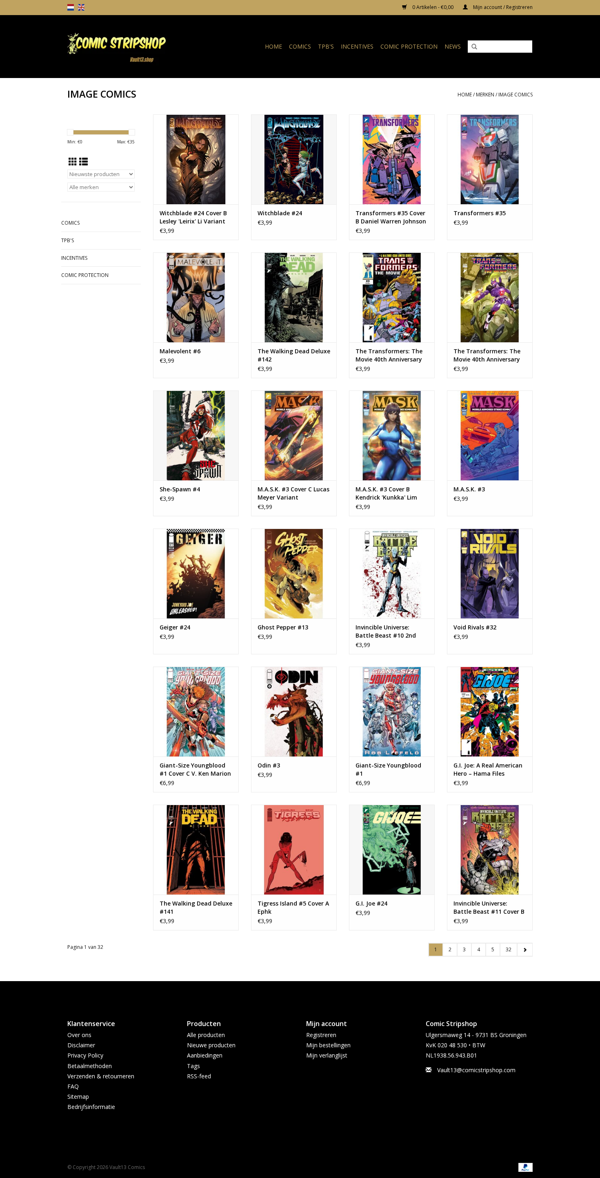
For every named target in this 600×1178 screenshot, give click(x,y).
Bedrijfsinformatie (91, 1107)
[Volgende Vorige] (524, 949)
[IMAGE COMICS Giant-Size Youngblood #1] (392, 711)
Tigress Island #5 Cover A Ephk (293, 907)
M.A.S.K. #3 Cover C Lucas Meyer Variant (293, 493)
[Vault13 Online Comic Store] (130, 46)
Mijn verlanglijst (326, 1055)
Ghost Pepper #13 (283, 627)
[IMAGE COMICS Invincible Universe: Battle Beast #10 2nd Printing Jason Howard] (392, 573)
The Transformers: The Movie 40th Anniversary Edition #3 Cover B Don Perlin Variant (389, 355)
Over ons (79, 1035)
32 (508, 949)
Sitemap (78, 1096)
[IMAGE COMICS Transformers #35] (490, 159)
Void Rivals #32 (474, 627)
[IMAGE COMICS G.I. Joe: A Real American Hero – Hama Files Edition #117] (490, 711)
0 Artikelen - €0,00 (433, 7)
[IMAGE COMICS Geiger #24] (196, 573)
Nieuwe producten (211, 1045)
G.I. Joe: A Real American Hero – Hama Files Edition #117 (487, 769)
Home (273, 46)
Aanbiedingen (204, 1055)
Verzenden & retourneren (100, 1076)
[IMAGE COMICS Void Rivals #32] (490, 573)
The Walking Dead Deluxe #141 (196, 907)
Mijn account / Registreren (502, 7)
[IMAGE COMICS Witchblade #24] (294, 159)
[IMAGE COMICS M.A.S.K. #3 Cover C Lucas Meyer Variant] (294, 435)
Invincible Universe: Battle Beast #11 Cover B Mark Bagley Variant (488, 907)
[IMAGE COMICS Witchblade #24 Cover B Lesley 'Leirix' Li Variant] (196, 159)
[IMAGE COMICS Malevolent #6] (196, 297)
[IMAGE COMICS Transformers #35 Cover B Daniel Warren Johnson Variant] (392, 159)
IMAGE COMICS (515, 94)
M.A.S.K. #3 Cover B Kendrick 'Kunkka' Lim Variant (386, 493)
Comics (300, 46)
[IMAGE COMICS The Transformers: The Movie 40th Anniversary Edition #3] (490, 297)
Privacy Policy (85, 1055)
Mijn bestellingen (328, 1045)
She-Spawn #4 (180, 489)
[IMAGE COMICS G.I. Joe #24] (392, 850)
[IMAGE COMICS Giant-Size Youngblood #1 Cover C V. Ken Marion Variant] (196, 711)
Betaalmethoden (89, 1066)
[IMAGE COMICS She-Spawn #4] (196, 435)
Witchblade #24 (280, 213)
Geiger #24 (175, 627)
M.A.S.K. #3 (469, 489)
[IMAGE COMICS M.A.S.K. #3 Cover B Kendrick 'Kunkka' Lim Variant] (392, 435)
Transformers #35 (479, 213)
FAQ (73, 1086)
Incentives (357, 46)
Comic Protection (409, 46)
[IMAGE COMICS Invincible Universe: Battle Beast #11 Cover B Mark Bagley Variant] (490, 850)
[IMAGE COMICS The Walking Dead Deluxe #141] (196, 850)
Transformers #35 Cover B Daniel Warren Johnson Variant (391, 217)
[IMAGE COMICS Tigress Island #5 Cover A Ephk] (294, 850)
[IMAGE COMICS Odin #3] (294, 711)
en (81, 7)
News (452, 46)
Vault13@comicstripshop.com (476, 1070)
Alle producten (206, 1035)
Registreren (321, 1035)
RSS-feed (199, 1076)
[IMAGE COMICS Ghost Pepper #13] (294, 573)
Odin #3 (269, 765)
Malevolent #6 (180, 351)
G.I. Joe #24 (371, 903)
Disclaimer (81, 1045)
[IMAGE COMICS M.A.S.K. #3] (490, 435)
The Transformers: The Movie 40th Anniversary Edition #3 (486, 355)
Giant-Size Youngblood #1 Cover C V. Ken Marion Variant (195, 769)
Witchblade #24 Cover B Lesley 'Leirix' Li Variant (193, 217)
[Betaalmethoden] (524, 1166)
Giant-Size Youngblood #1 (388, 769)
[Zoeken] (474, 47)
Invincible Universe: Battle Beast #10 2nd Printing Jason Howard (388, 631)
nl (70, 7)
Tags (193, 1066)
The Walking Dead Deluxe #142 (294, 355)
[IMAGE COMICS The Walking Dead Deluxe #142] (294, 297)
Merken (485, 94)
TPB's (326, 46)
